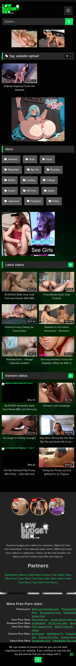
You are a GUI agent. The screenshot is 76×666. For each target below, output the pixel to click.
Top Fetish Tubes (61, 574)
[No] (71, 654)
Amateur (13, 159)
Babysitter (13, 169)
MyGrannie (38, 633)
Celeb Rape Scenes (39, 574)
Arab (31, 159)
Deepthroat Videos (15, 574)
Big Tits (35, 169)
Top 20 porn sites (57, 623)
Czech (11, 190)
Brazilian (55, 169)
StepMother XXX (41, 640)
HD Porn (31, 190)
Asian (49, 159)
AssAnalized (38, 623)
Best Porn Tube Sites (18, 578)
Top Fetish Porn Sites (44, 582)
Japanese (13, 201)
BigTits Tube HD (64, 626)
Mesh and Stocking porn (45, 609)
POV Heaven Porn (42, 626)
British (11, 180)
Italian (51, 190)
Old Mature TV (55, 633)
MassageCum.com (50, 612)
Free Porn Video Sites (44, 578)
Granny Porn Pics (48, 637)
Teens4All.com (40, 619)
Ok (38, 659)
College (50, 180)
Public (55, 201)
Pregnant (36, 201)
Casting (31, 180)
